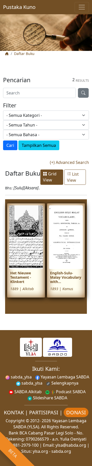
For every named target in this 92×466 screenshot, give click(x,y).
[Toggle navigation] (82, 7)
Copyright (15, 420)
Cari (10, 145)
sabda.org (61, 451)
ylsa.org (40, 451)
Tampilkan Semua (39, 145)
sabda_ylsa (21, 377)
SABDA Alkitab (27, 391)
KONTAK (14, 412)
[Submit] (83, 93)
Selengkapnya (64, 383)
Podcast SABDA (70, 391)
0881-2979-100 (25, 445)
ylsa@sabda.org (70, 445)
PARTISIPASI (43, 412)
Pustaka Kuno (19, 7)
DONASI (76, 412)
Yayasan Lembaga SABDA (64, 377)
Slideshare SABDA (49, 398)
